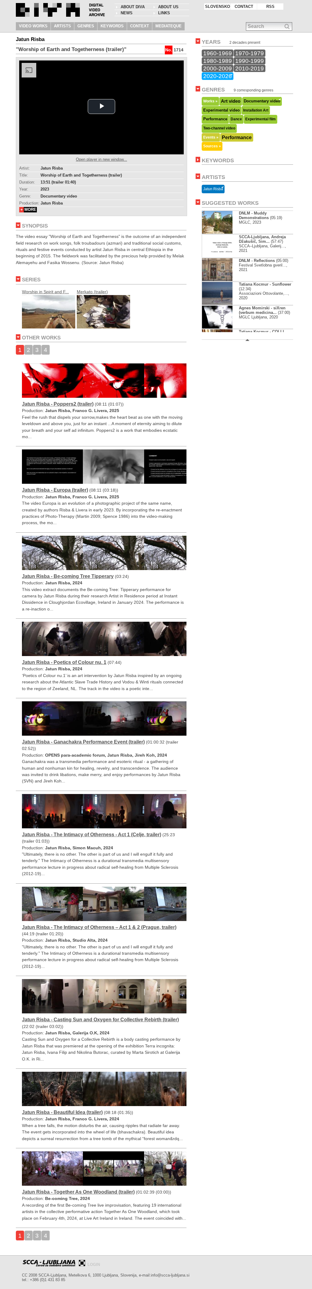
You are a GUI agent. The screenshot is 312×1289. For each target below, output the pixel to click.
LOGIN (93, 1264)
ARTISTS (62, 26)
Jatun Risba (213, 189)
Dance (236, 119)
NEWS (127, 13)
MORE (30, 209)
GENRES (85, 26)
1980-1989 (217, 60)
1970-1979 (249, 53)
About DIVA (133, 7)
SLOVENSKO (217, 6)
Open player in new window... (101, 159)
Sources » (212, 146)
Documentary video (262, 101)
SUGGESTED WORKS (230, 203)
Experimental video (221, 110)
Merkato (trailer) (92, 291)
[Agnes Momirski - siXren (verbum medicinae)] (222, 327)
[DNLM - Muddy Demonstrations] (222, 232)
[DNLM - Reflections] (222, 279)
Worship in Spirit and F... (45, 291)
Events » (210, 137)
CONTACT (244, 6)
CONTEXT (139, 26)
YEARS (211, 42)
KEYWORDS (112, 26)
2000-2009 (217, 68)
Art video (230, 101)
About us (168, 7)
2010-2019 (249, 68)
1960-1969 (217, 53)
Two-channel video (219, 128)
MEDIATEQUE (168, 26)
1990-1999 (249, 60)
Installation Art (255, 110)
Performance (215, 119)
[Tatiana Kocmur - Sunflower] (222, 303)
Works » (210, 101)
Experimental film (260, 119)
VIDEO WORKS (33, 26)
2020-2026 (217, 76)
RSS (270, 6)
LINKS (164, 13)
